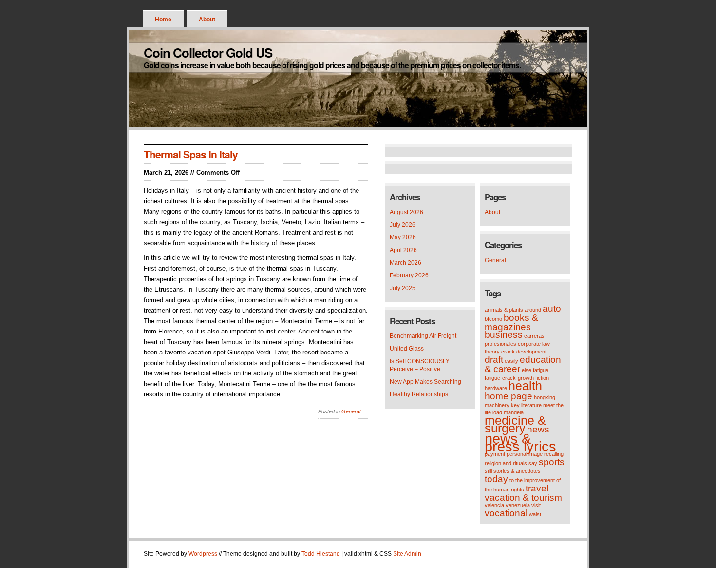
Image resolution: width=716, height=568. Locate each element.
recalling (554, 454)
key (515, 405)
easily (511, 361)
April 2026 (403, 250)
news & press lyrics (520, 442)
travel (537, 488)
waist (535, 514)
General (350, 411)
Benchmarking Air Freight (423, 336)
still (488, 471)
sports (552, 462)
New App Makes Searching (425, 381)
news (538, 429)
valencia (494, 505)
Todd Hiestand (320, 553)
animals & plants (504, 310)
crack (508, 351)
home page (508, 396)
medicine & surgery (515, 424)
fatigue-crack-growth (509, 378)
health (525, 385)
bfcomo (493, 319)
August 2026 (406, 212)
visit (536, 505)
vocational (506, 513)
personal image (525, 454)
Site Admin (407, 553)
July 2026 (402, 224)
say (532, 463)
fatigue (540, 370)
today (496, 479)
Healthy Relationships (419, 394)
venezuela (518, 505)
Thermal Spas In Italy (191, 154)
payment (495, 454)
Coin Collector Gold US (208, 52)
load (497, 412)
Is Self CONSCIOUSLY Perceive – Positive (420, 365)
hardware (496, 388)
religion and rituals (506, 463)
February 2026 (409, 275)
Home (163, 19)
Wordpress (202, 553)
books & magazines (511, 322)
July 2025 (402, 288)
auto (552, 308)
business (504, 335)
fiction (542, 378)
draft (494, 359)
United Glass (407, 348)
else (526, 370)
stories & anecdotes (517, 471)
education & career (523, 364)
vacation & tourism (523, 497)
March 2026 (405, 262)
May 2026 (403, 237)
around (533, 310)
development (531, 351)
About (207, 19)
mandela (514, 412)
